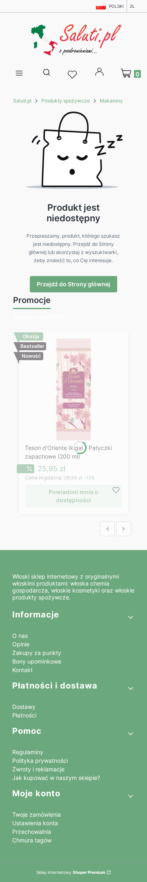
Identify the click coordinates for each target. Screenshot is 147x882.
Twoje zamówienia (36, 814)
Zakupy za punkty (36, 652)
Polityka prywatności (40, 760)
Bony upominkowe (36, 661)
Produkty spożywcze (65, 101)
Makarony (111, 101)
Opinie (20, 644)
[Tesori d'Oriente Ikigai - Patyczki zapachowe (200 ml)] (73, 390)
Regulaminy (27, 751)
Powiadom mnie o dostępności (73, 495)
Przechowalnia (31, 831)
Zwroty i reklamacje (38, 769)
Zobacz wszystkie (38, 317)
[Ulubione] (73, 74)
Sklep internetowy (70, 872)
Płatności (24, 715)
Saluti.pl (22, 101)
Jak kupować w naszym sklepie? (56, 777)
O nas (20, 635)
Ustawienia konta (35, 823)
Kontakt (22, 669)
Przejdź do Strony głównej (73, 284)
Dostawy (24, 706)
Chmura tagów (31, 840)
